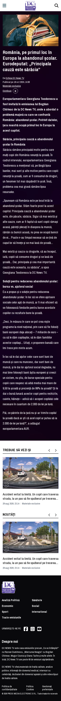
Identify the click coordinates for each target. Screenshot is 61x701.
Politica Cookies (30, 688)
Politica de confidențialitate (9, 688)
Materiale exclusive (12, 85)
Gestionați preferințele (47, 688)
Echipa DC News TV (15, 78)
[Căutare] (56, 5)
